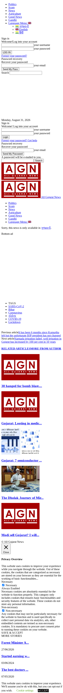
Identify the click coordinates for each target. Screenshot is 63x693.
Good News (15, 16)
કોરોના (12, 315)
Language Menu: (18, 23)
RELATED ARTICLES (15, 348)
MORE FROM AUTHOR (45, 348)
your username (42, 44)
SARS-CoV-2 (16, 306)
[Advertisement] (31, 96)
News (11, 10)
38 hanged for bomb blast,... (21, 386)
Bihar (11, 309)
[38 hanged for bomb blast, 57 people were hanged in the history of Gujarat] (20, 379)
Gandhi (12, 19)
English (23, 29)
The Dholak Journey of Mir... (22, 498)
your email (40, 65)
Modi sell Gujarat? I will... (20, 535)
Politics (12, 4)
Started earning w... (15, 656)
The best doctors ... (14, 670)
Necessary (11, 585)
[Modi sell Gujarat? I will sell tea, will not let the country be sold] (20, 528)
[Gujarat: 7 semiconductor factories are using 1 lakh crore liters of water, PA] (20, 453)
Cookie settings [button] (24, 690)
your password (42, 48)
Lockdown (14, 322)
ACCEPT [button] (43, 690)
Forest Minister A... (15, 642)
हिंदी (21, 32)
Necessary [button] (7, 581)
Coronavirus (15, 312)
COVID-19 (14, 318)
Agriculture (14, 13)
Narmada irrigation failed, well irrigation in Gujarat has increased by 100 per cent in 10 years (31, 340)
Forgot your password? (14, 55)
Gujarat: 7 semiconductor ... (21, 460)
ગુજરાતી (24, 26)
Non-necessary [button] (9, 607)
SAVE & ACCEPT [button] (12, 632)
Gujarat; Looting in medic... (21, 423)
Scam (11, 7)
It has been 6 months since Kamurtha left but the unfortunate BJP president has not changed (31, 334)
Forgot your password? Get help (19, 140)
